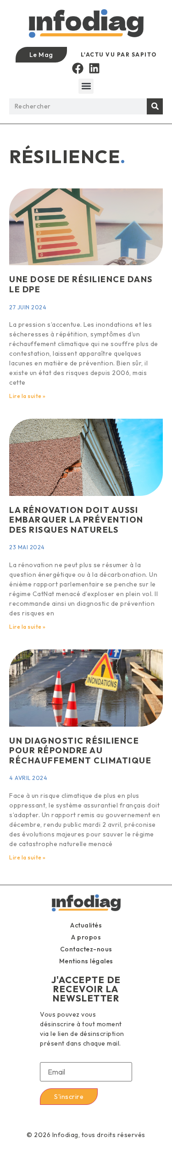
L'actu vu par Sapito (119, 54)
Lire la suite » (27, 395)
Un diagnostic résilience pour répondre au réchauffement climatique (80, 750)
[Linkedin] (94, 68)
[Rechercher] (155, 106)
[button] (86, 86)
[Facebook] (77, 68)
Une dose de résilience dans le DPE (81, 284)
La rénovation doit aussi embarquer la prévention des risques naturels (76, 520)
